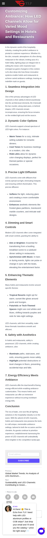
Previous (8, 471)
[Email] (33, 497)
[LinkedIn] (25, 497)
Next (7, 480)
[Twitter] (16, 497)
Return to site (12, 492)
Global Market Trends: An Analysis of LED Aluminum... (22, 474)
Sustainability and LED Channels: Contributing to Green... (20, 483)
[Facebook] (8, 497)
